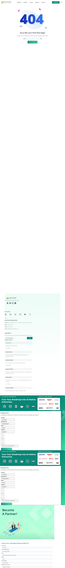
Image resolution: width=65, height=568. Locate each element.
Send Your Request (6, 449)
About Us (43, 2)
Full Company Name (5, 549)
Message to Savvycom (6, 564)
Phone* (2, 425)
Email (3, 557)
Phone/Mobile (4, 560)
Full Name (3, 417)
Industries (19, 2)
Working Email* (4, 421)
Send (30, 338)
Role (2, 553)
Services (31, 2)
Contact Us (56, 2)
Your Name (4, 545)
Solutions (25, 2)
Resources (37, 2)
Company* (3, 429)
